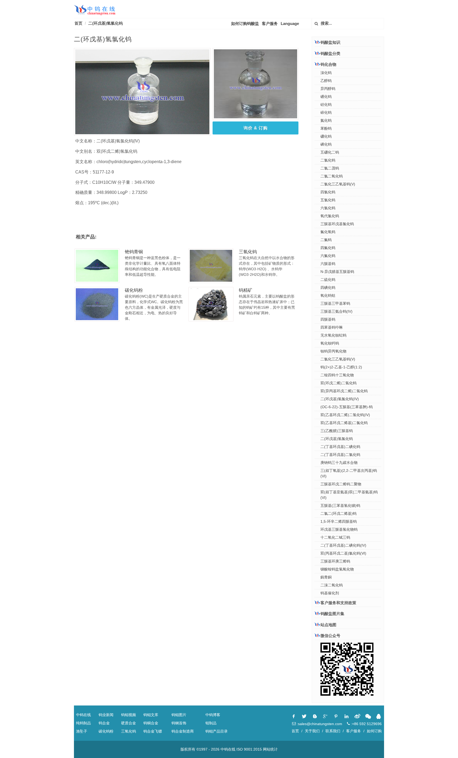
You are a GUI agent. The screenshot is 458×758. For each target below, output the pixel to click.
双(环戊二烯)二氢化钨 (338, 383)
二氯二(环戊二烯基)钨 (338, 513)
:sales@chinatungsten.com (319, 724)
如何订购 (374, 731)
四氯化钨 (327, 192)
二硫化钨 (327, 279)
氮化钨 (326, 120)
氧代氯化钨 (329, 216)
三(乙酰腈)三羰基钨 (336, 431)
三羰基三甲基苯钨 (335, 303)
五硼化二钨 (329, 152)
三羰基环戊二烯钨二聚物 (340, 484)
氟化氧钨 (327, 232)
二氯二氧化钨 (331, 176)
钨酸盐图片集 (332, 613)
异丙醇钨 (327, 88)
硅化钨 (326, 104)
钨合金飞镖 (152, 731)
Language (290, 23)
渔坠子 (81, 731)
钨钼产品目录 (216, 731)
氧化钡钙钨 (329, 343)
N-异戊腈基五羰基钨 (337, 271)
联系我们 (332, 731)
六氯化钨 (327, 208)
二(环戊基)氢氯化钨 (105, 23)
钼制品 (211, 723)
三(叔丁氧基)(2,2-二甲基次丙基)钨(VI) (348, 473)
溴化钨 (326, 73)
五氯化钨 (327, 200)
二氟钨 (326, 240)
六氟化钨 (327, 256)
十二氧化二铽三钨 (335, 537)
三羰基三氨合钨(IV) (336, 311)
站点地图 (328, 624)
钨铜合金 (150, 723)
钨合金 (104, 723)
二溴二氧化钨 (331, 585)
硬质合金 (128, 723)
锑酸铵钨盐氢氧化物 (337, 569)
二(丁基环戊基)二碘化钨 (340, 447)
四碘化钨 (327, 287)
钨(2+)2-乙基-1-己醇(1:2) (341, 367)
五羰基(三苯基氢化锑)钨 (340, 505)
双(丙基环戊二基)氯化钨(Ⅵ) (343, 553)
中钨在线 (83, 715)
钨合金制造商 (182, 731)
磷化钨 (326, 144)
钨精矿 (245, 290)
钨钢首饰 (178, 723)
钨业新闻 (106, 715)
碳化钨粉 (134, 290)
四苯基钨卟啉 (331, 327)
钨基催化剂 (329, 593)
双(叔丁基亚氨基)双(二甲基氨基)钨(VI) (349, 495)
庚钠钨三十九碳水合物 (339, 462)
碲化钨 (326, 112)
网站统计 (270, 749)
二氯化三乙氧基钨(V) (337, 184)
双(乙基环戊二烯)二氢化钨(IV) (345, 415)
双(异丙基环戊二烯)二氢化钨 (344, 391)
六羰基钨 (327, 264)
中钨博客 (212, 715)
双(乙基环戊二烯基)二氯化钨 (344, 423)
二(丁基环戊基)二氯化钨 (340, 454)
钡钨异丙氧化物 (333, 351)
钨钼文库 (150, 715)
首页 (78, 23)
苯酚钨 (326, 128)
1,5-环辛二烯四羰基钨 (338, 521)
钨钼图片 (178, 715)
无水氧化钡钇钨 (333, 335)
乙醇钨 (326, 81)
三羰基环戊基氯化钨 (337, 224)
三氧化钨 (248, 251)
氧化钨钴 (327, 295)
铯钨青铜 (134, 251)
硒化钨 (326, 96)
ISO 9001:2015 (249, 749)
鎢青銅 (326, 577)
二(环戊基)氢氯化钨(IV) (339, 399)
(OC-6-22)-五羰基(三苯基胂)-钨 (346, 407)
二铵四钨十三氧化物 (337, 375)
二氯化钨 (327, 160)
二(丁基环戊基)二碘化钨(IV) (343, 545)
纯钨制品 (83, 723)
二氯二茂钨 (329, 168)
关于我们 (312, 731)
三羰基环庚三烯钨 (335, 561)
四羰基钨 (327, 319)
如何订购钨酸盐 (245, 23)
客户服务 (270, 23)
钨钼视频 (128, 715)
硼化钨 (326, 136)
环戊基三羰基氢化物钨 (339, 529)
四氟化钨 (327, 248)
